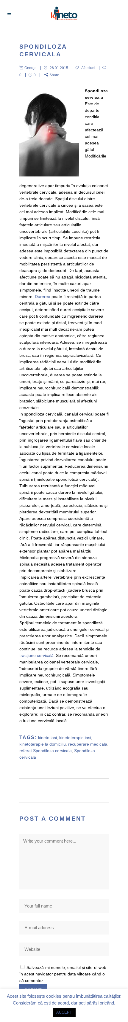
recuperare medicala (87, 744)
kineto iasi (47, 737)
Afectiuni (88, 68)
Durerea (43, 296)
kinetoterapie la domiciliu (42, 744)
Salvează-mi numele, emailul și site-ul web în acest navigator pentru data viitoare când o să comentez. (62, 974)
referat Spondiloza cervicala (45, 750)
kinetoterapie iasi (75, 737)
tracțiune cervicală (36, 655)
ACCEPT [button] (64, 1012)
